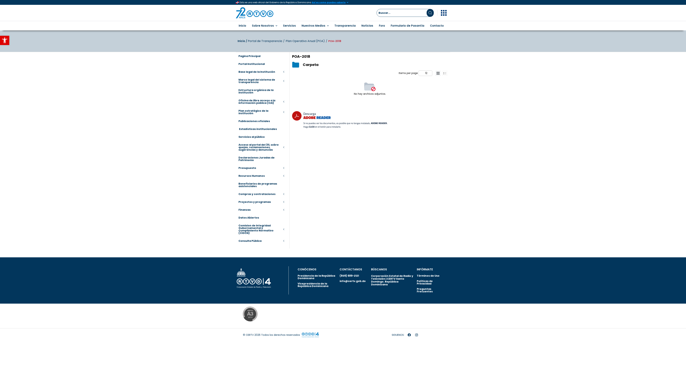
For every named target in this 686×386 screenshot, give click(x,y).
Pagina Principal (249, 56)
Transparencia (345, 26)
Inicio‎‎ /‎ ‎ (243, 41)
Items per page (408, 73)
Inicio (242, 26)
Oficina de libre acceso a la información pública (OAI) (256, 102)
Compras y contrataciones (256, 194)
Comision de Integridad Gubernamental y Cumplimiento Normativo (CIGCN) (256, 229)
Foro (382, 26)
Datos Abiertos (248, 217)
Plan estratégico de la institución (253, 112)
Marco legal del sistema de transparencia (256, 81)
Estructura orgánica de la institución (256, 91)
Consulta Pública (250, 241)
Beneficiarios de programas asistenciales (257, 185)
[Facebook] (409, 335)
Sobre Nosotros (263, 26)
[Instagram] (416, 335)
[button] (4, 40)
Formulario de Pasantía (407, 26)
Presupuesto (247, 168)
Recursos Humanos (251, 176)
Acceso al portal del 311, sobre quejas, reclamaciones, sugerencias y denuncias (258, 147)
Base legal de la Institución (256, 72)
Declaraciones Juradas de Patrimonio (256, 159)
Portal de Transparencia (265, 41)
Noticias (367, 26)
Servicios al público (251, 137)
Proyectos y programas (254, 202)
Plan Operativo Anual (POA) (305, 41)
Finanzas (244, 210)
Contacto (437, 26)
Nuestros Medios (313, 26)
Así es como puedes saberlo (329, 2)
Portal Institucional (251, 64)
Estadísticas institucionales (257, 129)
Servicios (289, 26)
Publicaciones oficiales (254, 121)
